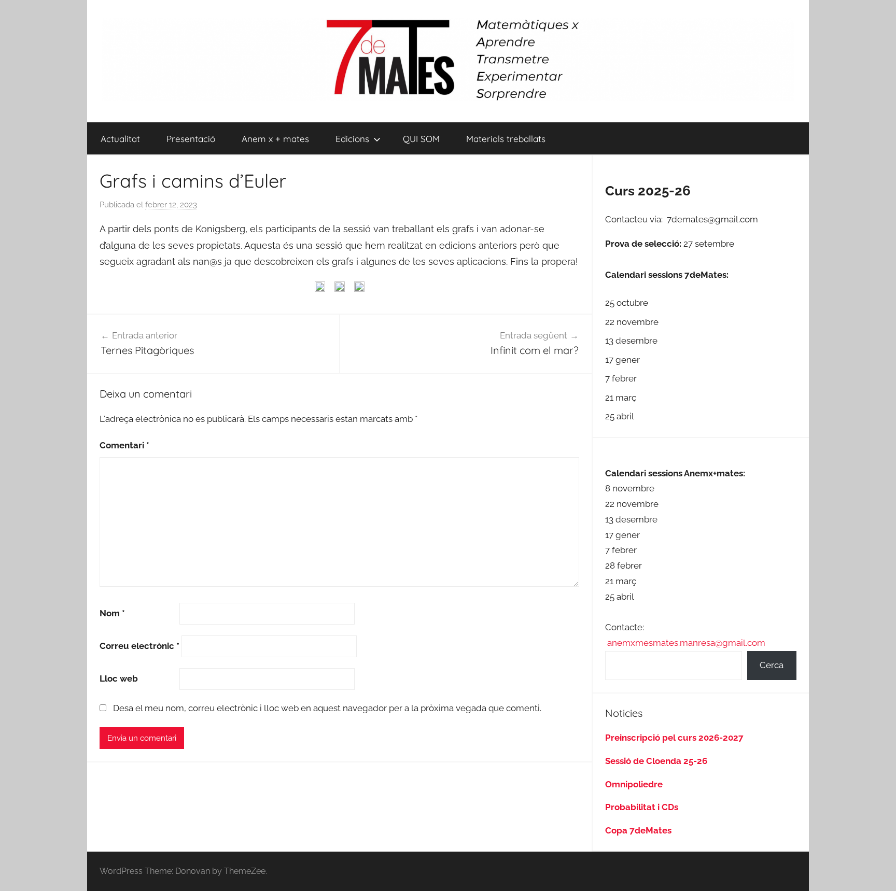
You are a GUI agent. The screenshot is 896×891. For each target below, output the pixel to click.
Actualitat (120, 138)
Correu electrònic (139, 646)
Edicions (352, 138)
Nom (112, 613)
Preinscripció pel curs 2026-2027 (674, 737)
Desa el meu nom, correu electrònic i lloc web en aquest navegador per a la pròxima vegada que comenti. (327, 708)
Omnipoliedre (634, 784)
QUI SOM (421, 138)
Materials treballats (505, 138)
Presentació (190, 138)
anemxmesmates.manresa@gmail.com (686, 643)
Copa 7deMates (638, 830)
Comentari (124, 445)
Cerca (771, 665)
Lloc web (119, 678)
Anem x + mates (275, 138)
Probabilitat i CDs (641, 807)
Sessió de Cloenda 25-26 (656, 761)
